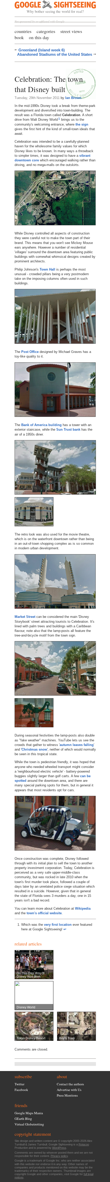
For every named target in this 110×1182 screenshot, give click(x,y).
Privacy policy (59, 1155)
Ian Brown (73, 98)
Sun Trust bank (68, 429)
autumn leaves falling (77, 745)
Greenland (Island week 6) (41, 50)
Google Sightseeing (49, 7)
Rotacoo (84, 1144)
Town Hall (47, 269)
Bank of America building (41, 425)
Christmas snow (34, 749)
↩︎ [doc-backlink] (64, 929)
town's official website (44, 913)
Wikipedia (83, 908)
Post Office (30, 352)
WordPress (59, 1147)
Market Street (25, 617)
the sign (81, 124)
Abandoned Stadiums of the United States (54, 54)
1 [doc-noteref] (59, 118)
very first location (58, 925)
